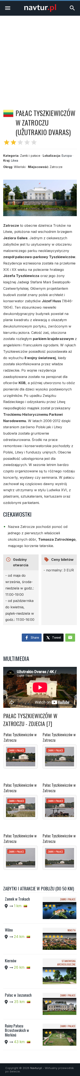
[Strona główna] (40, 11)
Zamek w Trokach (17, 899)
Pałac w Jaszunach (18, 995)
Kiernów (10, 960)
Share (34, 637)
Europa (67, 155)
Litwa (14, 160)
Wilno (9, 930)
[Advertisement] (40, 57)
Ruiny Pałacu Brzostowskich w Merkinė (17, 1030)
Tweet (56, 637)
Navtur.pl (36, 1068)
